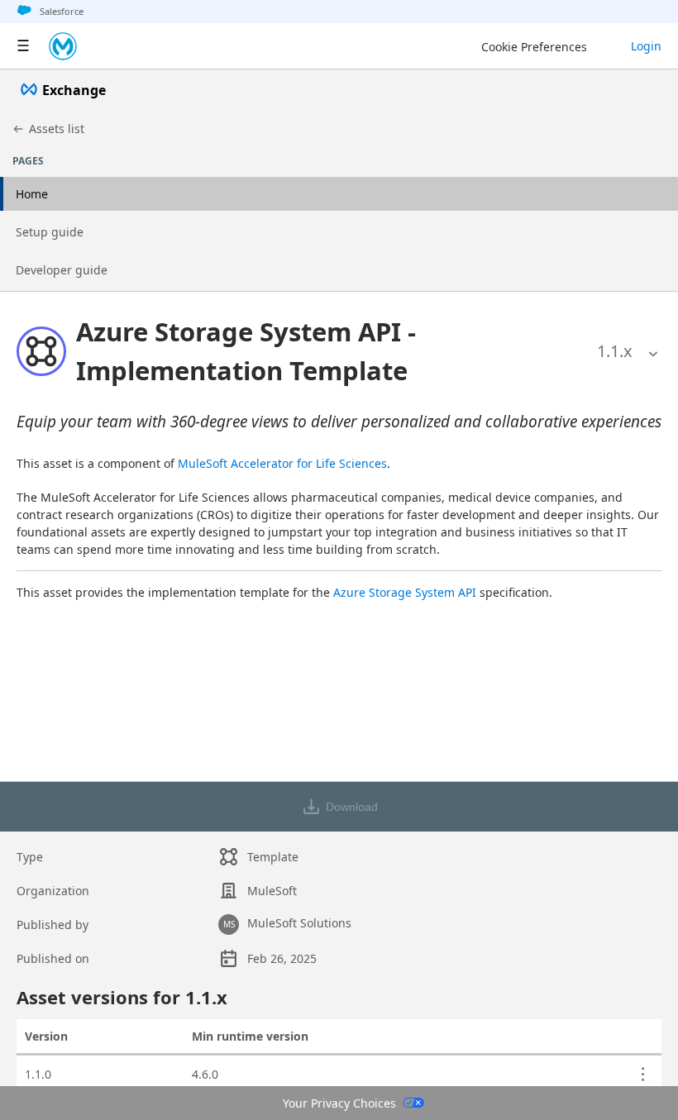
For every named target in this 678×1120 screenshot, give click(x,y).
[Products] (23, 46)
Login (646, 46)
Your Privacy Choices (339, 1103)
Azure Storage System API (404, 592)
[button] (325, 350)
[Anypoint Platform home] (62, 46)
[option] (615, 351)
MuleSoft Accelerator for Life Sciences (282, 463)
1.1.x (615, 351)
